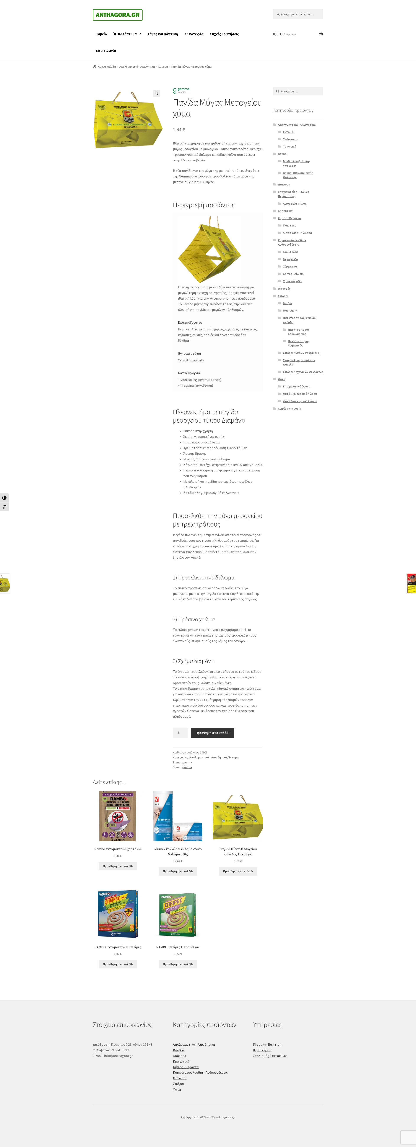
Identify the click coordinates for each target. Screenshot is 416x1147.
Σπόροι (283, 296)
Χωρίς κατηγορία (289, 408)
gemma (187, 762)
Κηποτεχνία (193, 34)
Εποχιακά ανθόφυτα (296, 386)
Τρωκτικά (289, 146)
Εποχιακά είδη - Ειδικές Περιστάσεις (293, 194)
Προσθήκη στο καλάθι (212, 732)
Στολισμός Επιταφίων (270, 1055)
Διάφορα (284, 184)
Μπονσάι (284, 288)
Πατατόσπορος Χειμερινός (298, 343)
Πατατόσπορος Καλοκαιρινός (298, 332)
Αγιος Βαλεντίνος (294, 203)
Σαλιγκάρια (290, 139)
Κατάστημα (127, 34)
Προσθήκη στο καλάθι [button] (118, 866)
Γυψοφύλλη (290, 259)
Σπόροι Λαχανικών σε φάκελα (303, 372)
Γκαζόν (287, 303)
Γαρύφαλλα (290, 252)
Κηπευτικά (285, 211)
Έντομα (163, 67)
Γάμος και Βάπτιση (163, 34)
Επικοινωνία (106, 50)
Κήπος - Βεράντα (289, 218)
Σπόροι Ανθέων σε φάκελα (301, 353)
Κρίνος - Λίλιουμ (293, 274)
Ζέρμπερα (290, 266)
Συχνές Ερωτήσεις (224, 34)
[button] (156, 93)
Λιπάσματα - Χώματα (297, 233)
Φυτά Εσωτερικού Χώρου (300, 401)
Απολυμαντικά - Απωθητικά (137, 67)
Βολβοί (282, 154)
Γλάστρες (289, 225)
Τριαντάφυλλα (292, 281)
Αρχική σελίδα (107, 67)
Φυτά (281, 379)
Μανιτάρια (290, 310)
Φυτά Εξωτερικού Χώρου (300, 394)
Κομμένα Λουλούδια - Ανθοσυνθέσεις (292, 242)
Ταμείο (101, 34)
